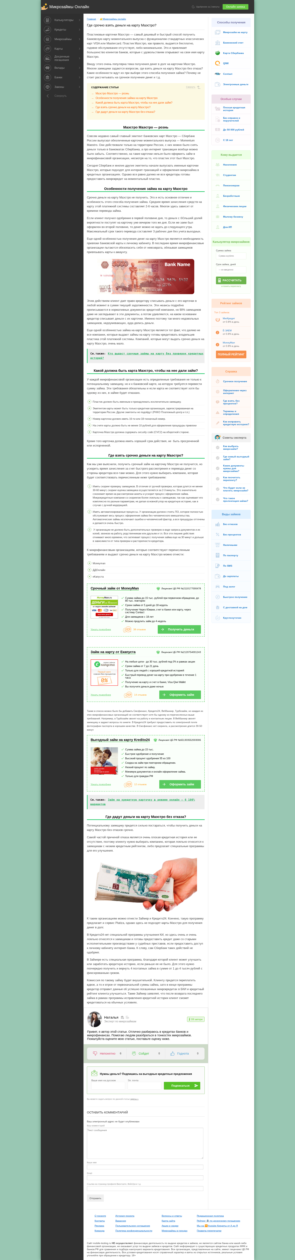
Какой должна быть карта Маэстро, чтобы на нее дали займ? (134, 102)
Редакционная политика (210, 1215)
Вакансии (120, 1220)
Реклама (99, 1225)
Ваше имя (92, 1162)
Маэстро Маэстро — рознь (112, 93)
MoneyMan (229, 342)
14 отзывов (140, 694)
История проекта (124, 1215)
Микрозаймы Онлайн (69, 6)
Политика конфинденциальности (133, 1230)
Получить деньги (181, 629)
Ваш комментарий (96, 1125)
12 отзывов (140, 784)
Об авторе (197, 1019)
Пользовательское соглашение (132, 1225)
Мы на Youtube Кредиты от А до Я (217, 1225)
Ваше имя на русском (103, 1080)
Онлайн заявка (235, 6)
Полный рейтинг (231, 354)
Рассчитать (232, 280)
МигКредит (229, 318)
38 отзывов (139, 629)
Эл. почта (133, 1080)
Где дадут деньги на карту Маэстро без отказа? (125, 111)
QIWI (226, 63)
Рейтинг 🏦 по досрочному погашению (218, 1220)
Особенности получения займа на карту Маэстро (127, 98)
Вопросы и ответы (172, 1215)
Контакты (100, 1220)
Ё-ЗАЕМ (227, 330)
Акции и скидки (170, 1225)
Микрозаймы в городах (174, 1230)
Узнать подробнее (101, 629)
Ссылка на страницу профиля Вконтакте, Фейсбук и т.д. (114, 1183)
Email (89, 1173)
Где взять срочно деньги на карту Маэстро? (123, 107)
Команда (99, 1230)
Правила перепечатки (209, 1230)
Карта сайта (168, 1220)
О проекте (100, 1215)
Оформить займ (182, 694)
